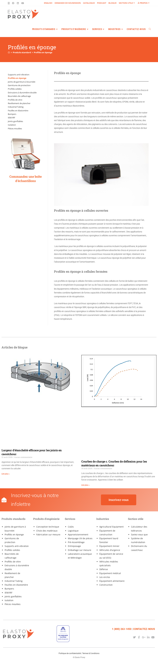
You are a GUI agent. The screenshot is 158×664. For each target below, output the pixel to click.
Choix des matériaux (46, 530)
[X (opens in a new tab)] (9, 3)
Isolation (12, 124)
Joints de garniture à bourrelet (21, 81)
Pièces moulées (15, 128)
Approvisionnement (78, 534)
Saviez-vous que (139, 534)
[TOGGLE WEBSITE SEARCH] (149, 29)
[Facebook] (139, 637)
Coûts (71, 526)
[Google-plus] (144, 637)
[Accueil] (9, 52)
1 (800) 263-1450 (121, 629)
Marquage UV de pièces (80, 538)
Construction (106, 584)
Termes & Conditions (90, 653)
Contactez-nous (144, 629)
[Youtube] (153, 637)
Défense (103, 569)
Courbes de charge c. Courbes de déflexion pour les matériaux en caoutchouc (114, 463)
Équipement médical (110, 573)
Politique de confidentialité (70, 653)
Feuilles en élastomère (18, 110)
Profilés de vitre (15, 99)
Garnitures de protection (19, 85)
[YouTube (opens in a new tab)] (22, 3)
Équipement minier (109, 546)
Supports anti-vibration (18, 74)
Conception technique (47, 526)
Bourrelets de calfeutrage (19, 96)
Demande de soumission (68, 3)
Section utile (126, 3)
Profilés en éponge (43, 52)
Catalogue (89, 3)
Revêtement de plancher (19, 103)
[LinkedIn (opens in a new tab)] (18, 3)
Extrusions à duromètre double (22, 92)
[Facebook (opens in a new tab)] (13, 3)
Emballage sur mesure (79, 550)
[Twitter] (134, 637)
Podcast (101, 3)
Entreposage (74, 546)
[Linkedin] (148, 637)
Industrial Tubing (15, 106)
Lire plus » (6, 474)
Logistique (73, 530)
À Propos (143, 3)
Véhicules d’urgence (109, 550)
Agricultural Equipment (111, 526)
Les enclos (104, 577)
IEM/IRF (11, 117)
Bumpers (12, 114)
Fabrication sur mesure (48, 534)
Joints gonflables (15, 121)
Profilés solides (15, 88)
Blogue (112, 3)
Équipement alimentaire (112, 580)
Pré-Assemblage (76, 542)
